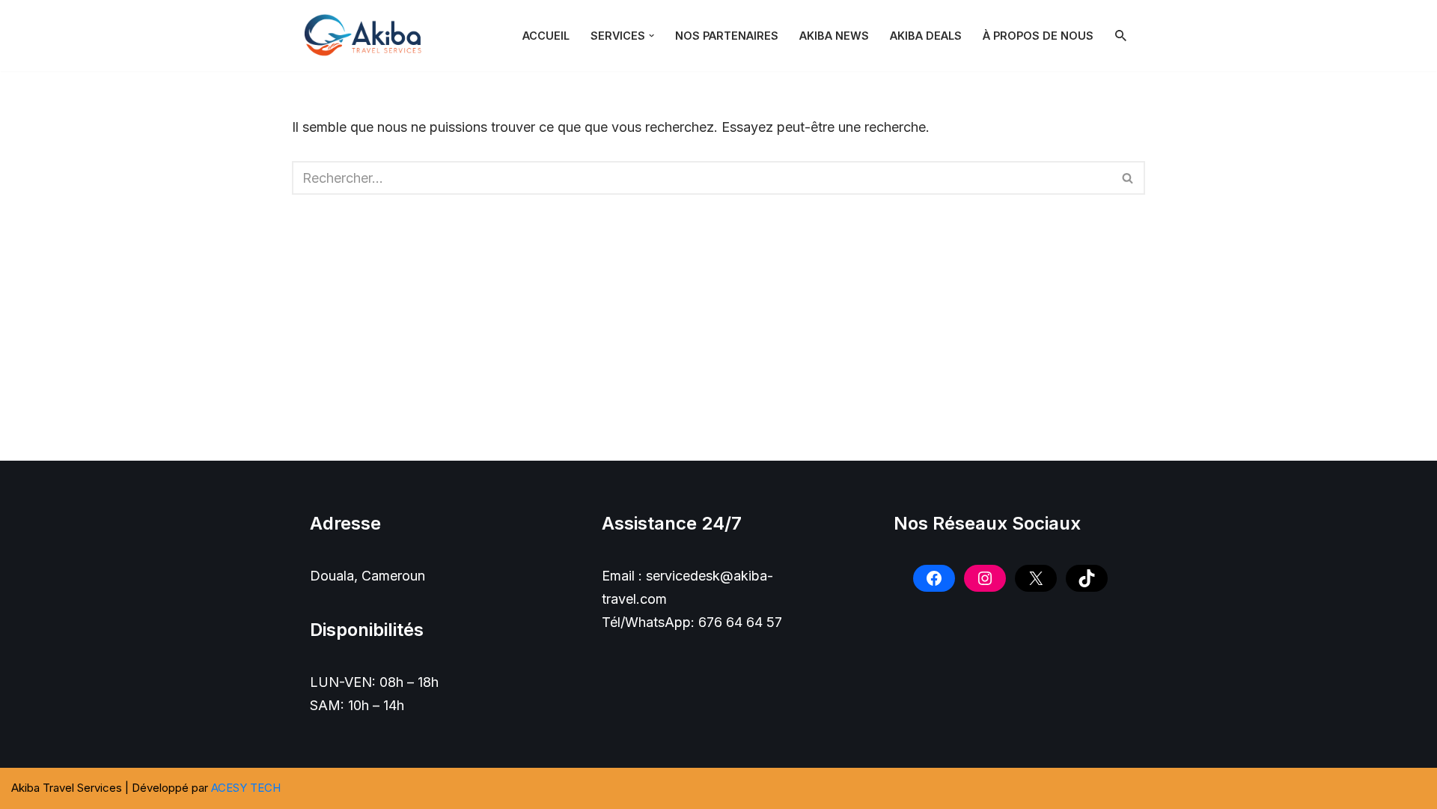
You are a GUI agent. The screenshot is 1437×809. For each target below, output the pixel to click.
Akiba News (834, 35)
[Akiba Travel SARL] (367, 35)
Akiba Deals (926, 35)
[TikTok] (1087, 578)
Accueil (546, 35)
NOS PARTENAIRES (726, 35)
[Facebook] (934, 578)
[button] (651, 35)
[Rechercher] (1120, 35)
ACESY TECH (246, 788)
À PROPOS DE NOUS (1038, 35)
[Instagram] (985, 578)
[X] (1036, 578)
